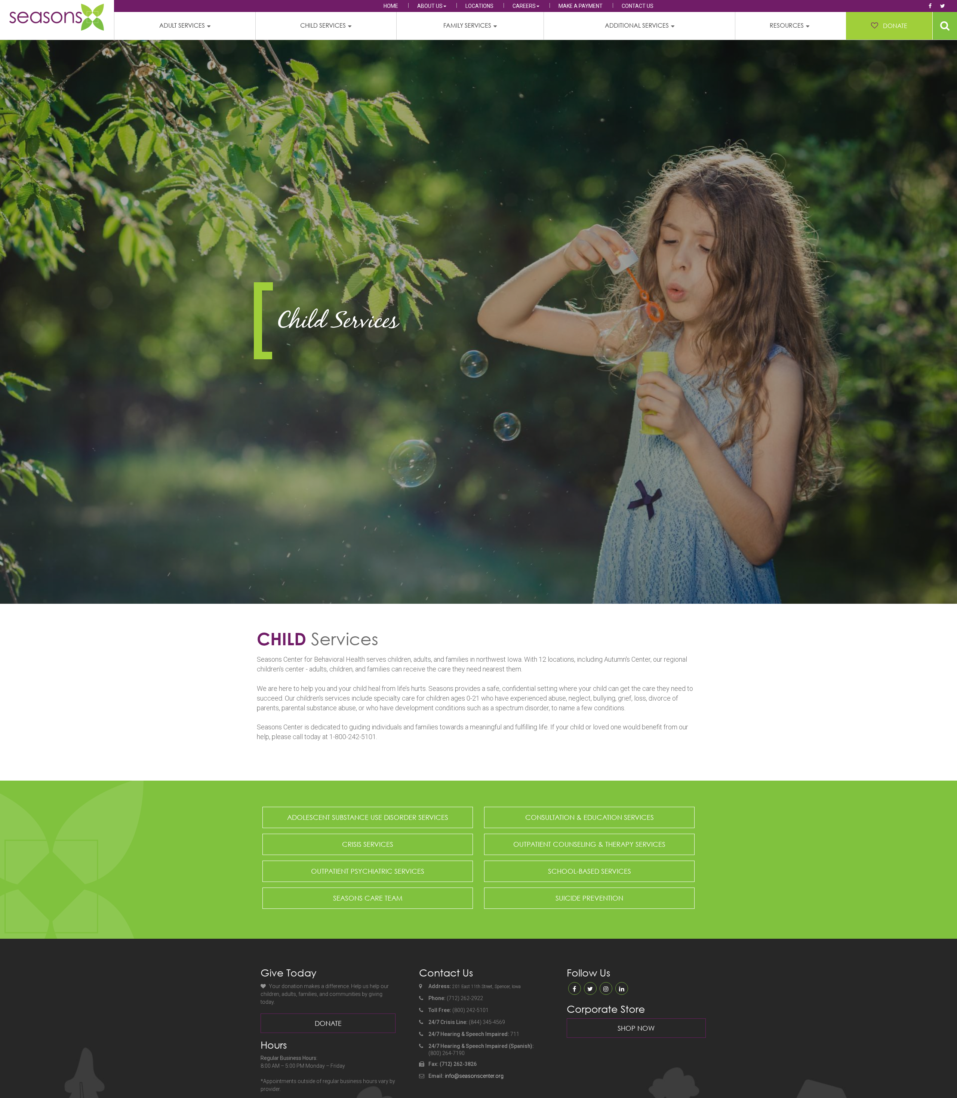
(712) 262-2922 (465, 998)
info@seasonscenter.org (474, 1076)
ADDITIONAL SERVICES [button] (637, 25)
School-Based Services (589, 871)
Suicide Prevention (589, 898)
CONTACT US (637, 6)
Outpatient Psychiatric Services (367, 871)
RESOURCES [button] (787, 25)
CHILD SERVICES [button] (323, 25)
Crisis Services (367, 844)
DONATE (895, 26)
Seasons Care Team (368, 898)
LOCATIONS (479, 6)
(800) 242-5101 (470, 1010)
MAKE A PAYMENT (580, 6)
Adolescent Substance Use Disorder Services (367, 817)
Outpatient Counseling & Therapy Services (589, 844)
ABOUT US (430, 6)
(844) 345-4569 (487, 1022)
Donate (328, 1023)
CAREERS (524, 6)
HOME (391, 6)
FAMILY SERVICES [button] (467, 25)
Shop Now (636, 1028)
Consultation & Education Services (589, 817)
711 (514, 1034)
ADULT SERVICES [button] (182, 25)
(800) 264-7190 (446, 1053)
